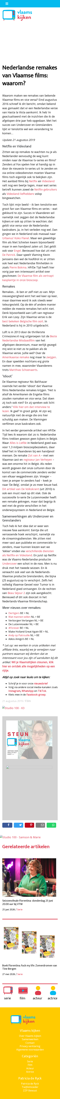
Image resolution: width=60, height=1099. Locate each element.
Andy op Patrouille (19, 635)
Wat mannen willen (19, 616)
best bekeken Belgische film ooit (22, 321)
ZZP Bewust (30, 1090)
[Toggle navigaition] (5, 2)
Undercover (9, 563)
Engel (17, 250)
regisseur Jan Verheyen (38, 459)
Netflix (33, 181)
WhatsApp (28, 691)
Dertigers (14, 613)
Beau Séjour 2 (16, 593)
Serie (30, 1061)
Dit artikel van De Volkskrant (20, 489)
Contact (30, 1042)
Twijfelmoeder (30, 1087)
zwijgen (51, 357)
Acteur (30, 1068)
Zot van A (34, 455)
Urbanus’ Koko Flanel (15, 238)
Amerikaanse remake (16, 357)
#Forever (13, 628)
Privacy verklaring (30, 1046)
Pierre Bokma (18, 267)
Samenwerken (30, 1039)
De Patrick (8, 255)
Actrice (30, 1071)
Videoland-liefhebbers (20, 194)
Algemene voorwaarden (30, 1049)
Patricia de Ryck (30, 1083)
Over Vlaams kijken (30, 1036)
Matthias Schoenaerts (23, 370)
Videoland (48, 181)
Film (28, 701)
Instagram (14, 691)
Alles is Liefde (18, 443)
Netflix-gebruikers (45, 189)
